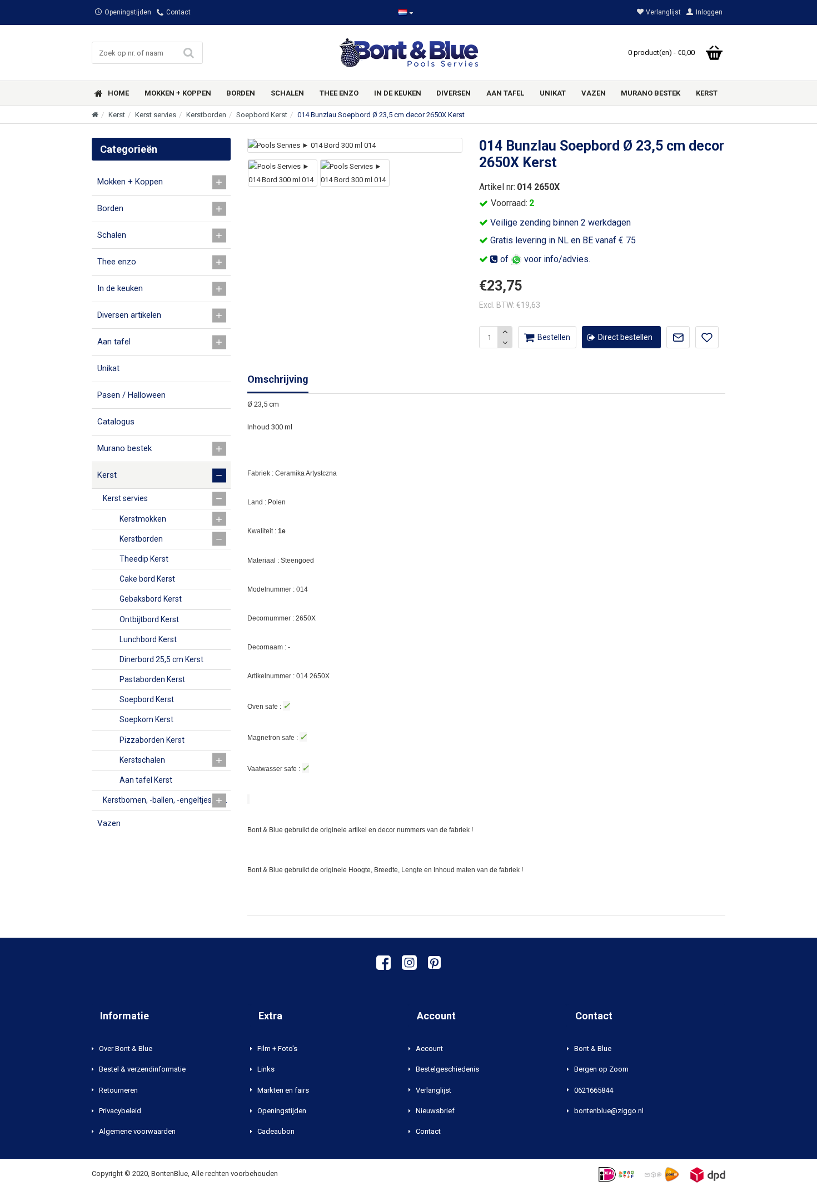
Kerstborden (206, 115)
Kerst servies (155, 115)
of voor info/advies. (544, 259)
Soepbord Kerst (261, 115)
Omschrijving (277, 379)
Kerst (116, 115)
